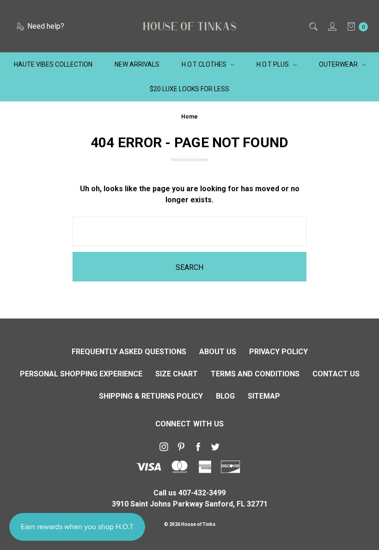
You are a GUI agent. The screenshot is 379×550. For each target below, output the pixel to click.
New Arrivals (137, 64)
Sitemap (264, 396)
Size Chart (176, 373)
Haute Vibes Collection (53, 64)
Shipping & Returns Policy (151, 396)
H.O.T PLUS (273, 64)
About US (217, 351)
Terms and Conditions (255, 373)
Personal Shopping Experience (81, 373)
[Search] (312, 26)
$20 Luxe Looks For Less (189, 89)
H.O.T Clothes (205, 64)
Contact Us (336, 373)
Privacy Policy (278, 351)
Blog (225, 396)
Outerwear (339, 64)
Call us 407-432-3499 (189, 492)
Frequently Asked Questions (129, 351)
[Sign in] (331, 26)
